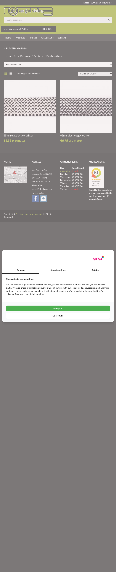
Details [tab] (95, 270)
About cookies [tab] (58, 270)
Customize (58, 316)
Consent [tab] (21, 270)
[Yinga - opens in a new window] (98, 258)
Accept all (58, 308)
